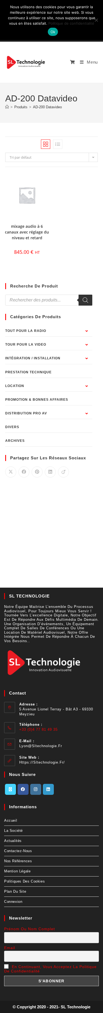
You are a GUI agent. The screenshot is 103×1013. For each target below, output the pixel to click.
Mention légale (17, 871)
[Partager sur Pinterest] (37, 471)
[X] (10, 789)
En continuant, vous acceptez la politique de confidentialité (50, 968)
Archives (15, 441)
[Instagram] (35, 789)
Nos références (18, 861)
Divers (12, 427)
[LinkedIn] (48, 789)
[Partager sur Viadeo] (63, 471)
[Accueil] (7, 107)
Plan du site (15, 891)
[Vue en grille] (45, 144)
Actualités (13, 841)
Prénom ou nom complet (29, 929)
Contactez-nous (18, 851)
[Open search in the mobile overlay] (49, 300)
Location (14, 386)
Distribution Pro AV (26, 413)
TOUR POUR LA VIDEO (25, 344)
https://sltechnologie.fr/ (42, 762)
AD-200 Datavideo (47, 107)
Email (9, 948)
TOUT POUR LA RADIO (25, 331)
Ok (53, 32)
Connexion (13, 902)
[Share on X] (10, 471)
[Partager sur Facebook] (23, 471)
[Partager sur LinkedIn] (50, 471)
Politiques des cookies (24, 881)
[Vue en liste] (57, 144)
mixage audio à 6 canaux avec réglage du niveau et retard (27, 232)
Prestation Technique (28, 372)
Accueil (10, 820)
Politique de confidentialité (71, 23)
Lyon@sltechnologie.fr (40, 746)
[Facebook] (23, 789)
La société (13, 831)
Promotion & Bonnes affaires (36, 400)
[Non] (96, 20)
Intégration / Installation (32, 358)
